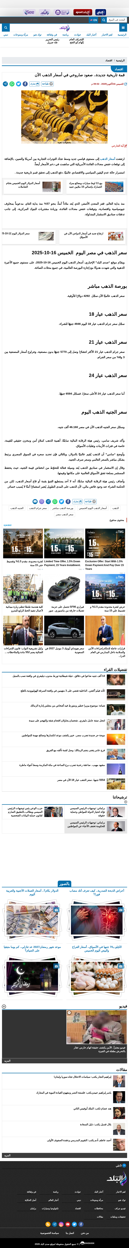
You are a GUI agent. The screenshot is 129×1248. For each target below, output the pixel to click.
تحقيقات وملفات (118, 1216)
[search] (6, 28)
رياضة (65, 34)
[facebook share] (25, 83)
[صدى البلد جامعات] (61, 12)
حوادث (77, 34)
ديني (5, 34)
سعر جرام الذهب (38, 508)
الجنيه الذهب (16, 508)
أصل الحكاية (30, 1200)
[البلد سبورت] (82, 12)
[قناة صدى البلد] (100, 12)
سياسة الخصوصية (49, 1233)
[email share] (5, 83)
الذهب (115, 508)
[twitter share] (18, 83)
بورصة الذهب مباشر (62, 508)
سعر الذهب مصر (64, 514)
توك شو (37, 34)
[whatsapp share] (11, 83)
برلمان (33, 1208)
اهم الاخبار (107, 34)
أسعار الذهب (108, 158)
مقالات (100, 1216)
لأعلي (119, 1165)
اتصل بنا (70, 1233)
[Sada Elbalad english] (29, 12)
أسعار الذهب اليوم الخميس (93, 508)
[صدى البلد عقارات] (44, 12)
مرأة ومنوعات (20, 34)
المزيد (7, 1060)
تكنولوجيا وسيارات (50, 1208)
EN (95, 20)
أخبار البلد (91, 34)
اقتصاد (108, 60)
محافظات (98, 1208)
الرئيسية (122, 34)
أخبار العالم (53, 1200)
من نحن (85, 1233)
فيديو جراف (120, 1208)
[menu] (123, 28)
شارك (33, 84)
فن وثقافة (52, 34)
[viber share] (41, 501)
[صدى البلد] (64, 28)
